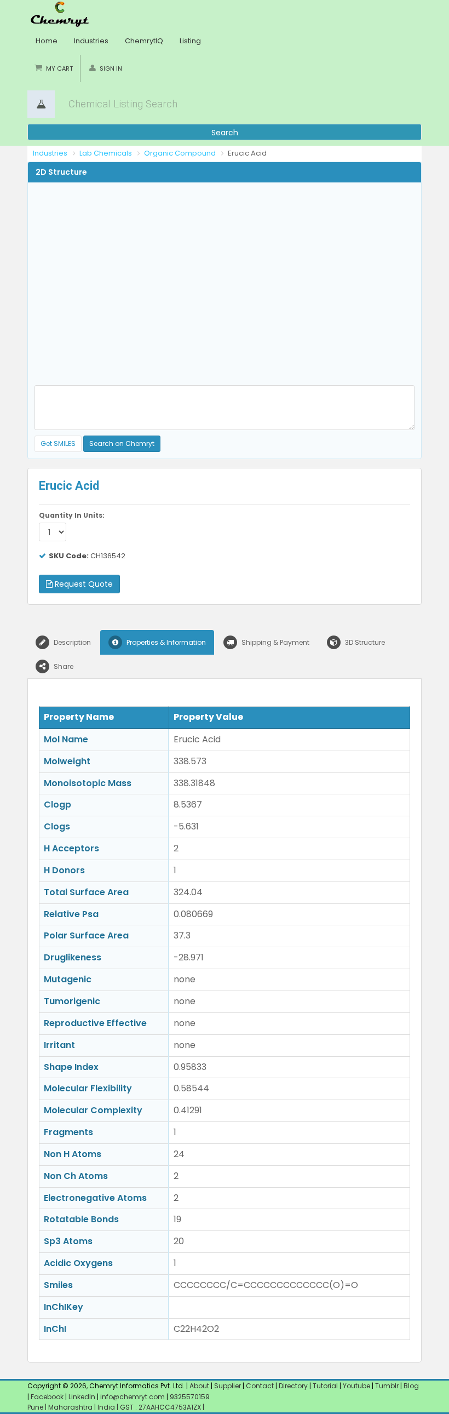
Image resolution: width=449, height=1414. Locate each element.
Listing (190, 41)
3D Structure (364, 642)
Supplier (227, 1385)
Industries (91, 41)
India (107, 1407)
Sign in (111, 68)
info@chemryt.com (132, 1396)
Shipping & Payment (274, 642)
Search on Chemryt (121, 443)
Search (224, 132)
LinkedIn (82, 1396)
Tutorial (325, 1385)
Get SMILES (58, 443)
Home (46, 41)
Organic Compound (180, 153)
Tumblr (387, 1385)
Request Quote (83, 584)
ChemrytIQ (144, 41)
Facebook (47, 1396)
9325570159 (189, 1396)
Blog (411, 1385)
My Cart (59, 68)
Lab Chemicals (105, 153)
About (199, 1385)
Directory (294, 1385)
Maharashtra (71, 1407)
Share (62, 666)
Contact (260, 1385)
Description (71, 642)
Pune (36, 1407)
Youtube (356, 1385)
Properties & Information (165, 642)
